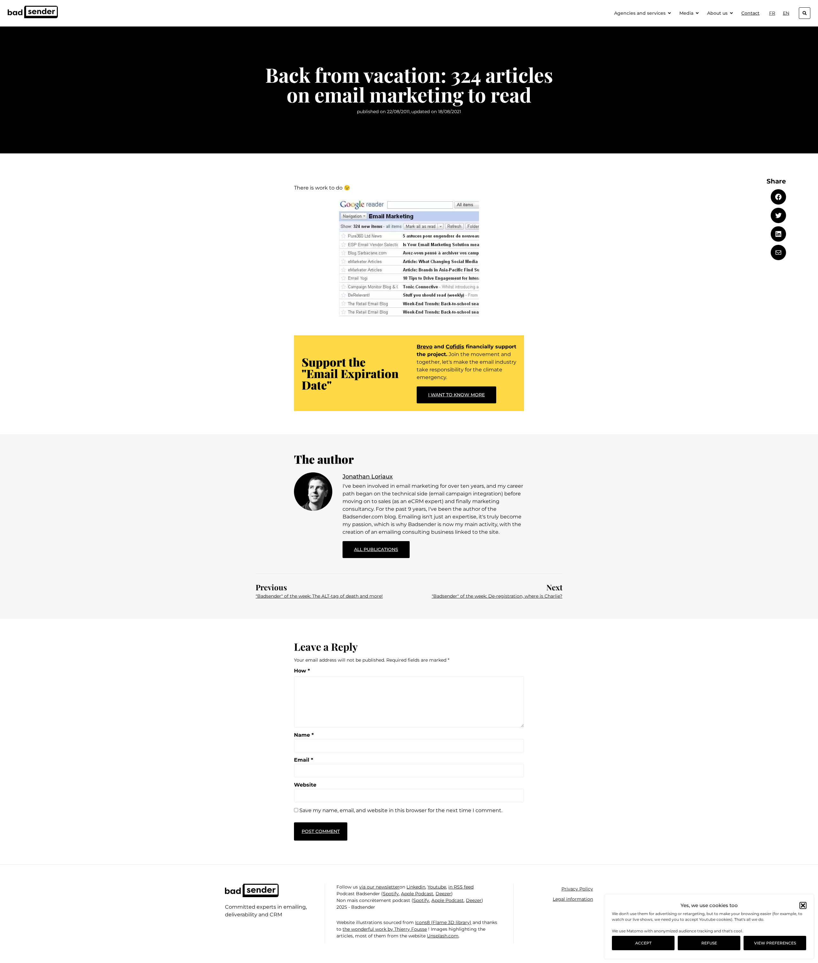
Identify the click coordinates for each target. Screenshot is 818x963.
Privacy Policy (577, 889)
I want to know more (456, 395)
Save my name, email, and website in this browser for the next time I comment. (400, 810)
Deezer (443, 894)
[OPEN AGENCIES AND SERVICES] (669, 13)
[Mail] (778, 252)
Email (303, 760)
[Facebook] (778, 197)
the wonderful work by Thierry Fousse (385, 929)
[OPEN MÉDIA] (697, 13)
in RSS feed (461, 887)
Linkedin (415, 887)
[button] (803, 905)
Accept (643, 943)
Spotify (391, 894)
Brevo (424, 347)
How (302, 670)
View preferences (775, 943)
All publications (382, 546)
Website (305, 785)
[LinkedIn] (778, 234)
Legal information (573, 899)
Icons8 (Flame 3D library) (443, 922)
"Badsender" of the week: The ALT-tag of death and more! (319, 596)
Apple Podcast (417, 894)
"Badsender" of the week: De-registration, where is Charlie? (497, 596)
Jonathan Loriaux (368, 476)
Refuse (709, 943)
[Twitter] (778, 215)
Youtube (437, 887)
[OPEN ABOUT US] (731, 13)
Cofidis (455, 347)
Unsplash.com (443, 936)
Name (304, 735)
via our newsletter (379, 887)
